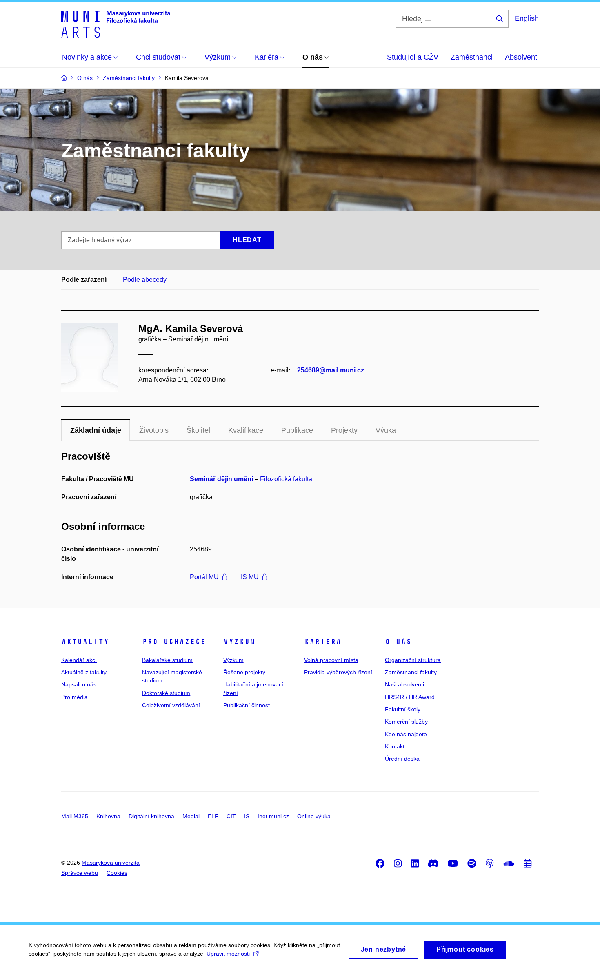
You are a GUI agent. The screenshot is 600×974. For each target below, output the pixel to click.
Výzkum (239, 641)
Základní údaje (95, 430)
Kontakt (394, 746)
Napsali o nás (78, 684)
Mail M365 (74, 816)
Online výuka (314, 816)
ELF (213, 816)
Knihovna (108, 816)
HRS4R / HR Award (410, 697)
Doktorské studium (166, 693)
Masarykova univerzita (111, 862)
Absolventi (522, 57)
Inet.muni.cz (273, 816)
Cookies (117, 873)
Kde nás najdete (406, 734)
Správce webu (79, 873)
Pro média (74, 697)
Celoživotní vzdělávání (171, 705)
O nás (398, 641)
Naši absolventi (404, 684)
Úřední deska (402, 758)
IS (246, 816)
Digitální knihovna (151, 816)
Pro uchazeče (174, 641)
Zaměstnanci (472, 57)
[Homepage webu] (115, 24)
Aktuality (85, 641)
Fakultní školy (402, 709)
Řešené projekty (244, 672)
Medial (191, 816)
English (527, 18)
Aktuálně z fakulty (84, 672)
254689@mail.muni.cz (330, 370)
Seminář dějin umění (221, 479)
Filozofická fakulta (286, 479)
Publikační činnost (246, 705)
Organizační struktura (413, 660)
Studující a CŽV (412, 57)
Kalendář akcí (79, 660)
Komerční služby (406, 721)
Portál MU (204, 576)
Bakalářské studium (167, 660)
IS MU (250, 576)
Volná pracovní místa (331, 660)
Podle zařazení (84, 279)
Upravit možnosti (228, 953)
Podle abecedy (145, 279)
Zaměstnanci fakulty (411, 672)
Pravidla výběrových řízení (338, 672)
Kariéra (322, 641)
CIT (231, 816)
